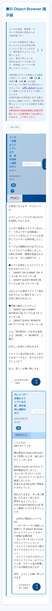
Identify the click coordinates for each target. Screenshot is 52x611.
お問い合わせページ (31, 87)
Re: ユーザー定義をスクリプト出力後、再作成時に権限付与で (21, 403)
